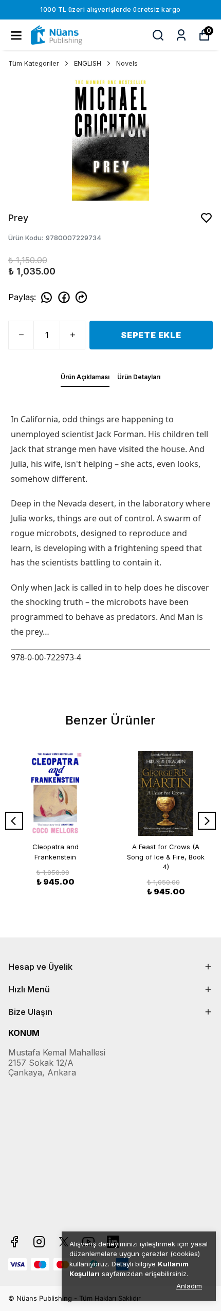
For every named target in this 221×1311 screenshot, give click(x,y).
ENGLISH (87, 63)
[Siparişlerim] (181, 35)
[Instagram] (39, 1242)
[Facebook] (14, 1242)
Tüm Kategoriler (33, 63)
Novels (127, 63)
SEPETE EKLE (151, 335)
